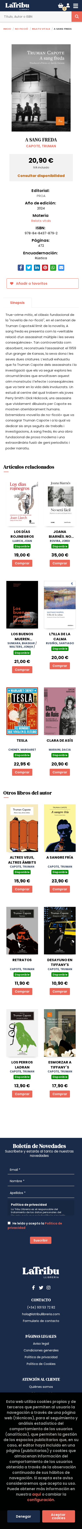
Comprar (22, 563)
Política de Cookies (41, 1364)
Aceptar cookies (58, 1516)
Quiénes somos (41, 1387)
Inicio (7, 28)
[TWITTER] (41, 1287)
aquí (36, 1494)
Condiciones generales (41, 1350)
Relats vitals (41, 28)
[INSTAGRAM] (48, 1287)
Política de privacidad (41, 1357)
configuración (40, 1499)
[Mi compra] (60, 5)
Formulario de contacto (41, 1321)
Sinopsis (17, 302)
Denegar (23, 1516)
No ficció (21, 28)
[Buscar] (77, 16)
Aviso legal (41, 1343)
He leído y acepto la (35, 1225)
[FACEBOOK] (33, 1287)
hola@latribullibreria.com (41, 1314)
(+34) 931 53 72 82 (41, 1307)
